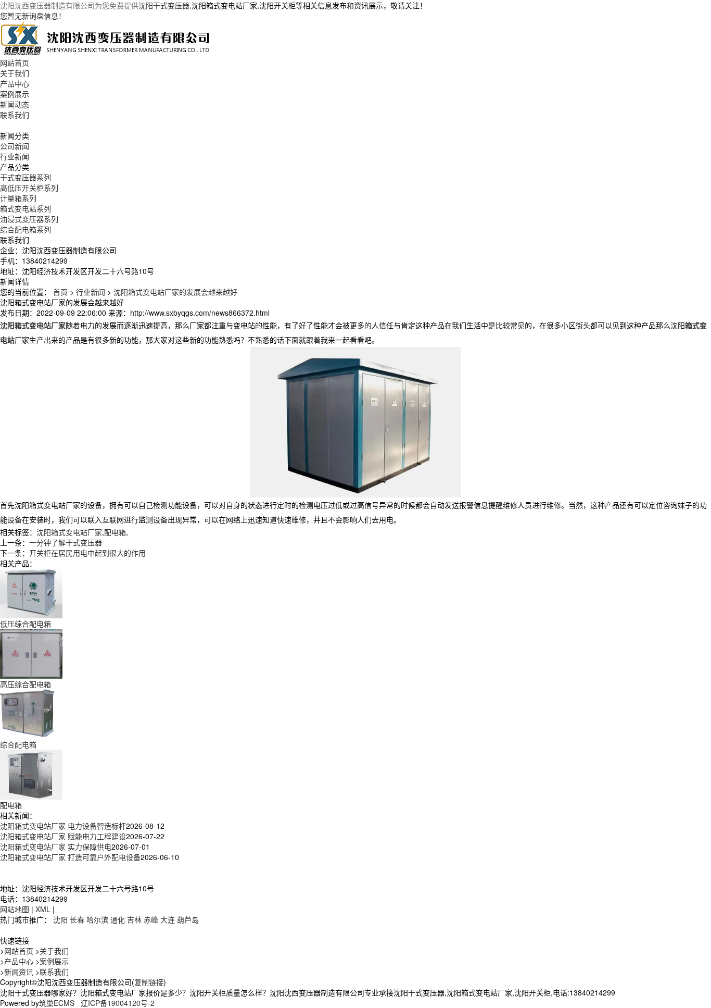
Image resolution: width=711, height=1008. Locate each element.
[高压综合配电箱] (31, 653)
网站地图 (14, 909)
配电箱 (115, 532)
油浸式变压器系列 (29, 219)
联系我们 (14, 114)
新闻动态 (14, 104)
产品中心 (14, 83)
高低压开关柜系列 (29, 187)
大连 (167, 919)
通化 (117, 919)
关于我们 (14, 73)
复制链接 (148, 982)
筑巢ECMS (56, 1003)
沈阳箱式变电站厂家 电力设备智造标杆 (63, 825)
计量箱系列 (18, 198)
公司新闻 (14, 146)
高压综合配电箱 (25, 684)
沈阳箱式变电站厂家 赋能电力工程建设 (63, 836)
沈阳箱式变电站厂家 (69, 532)
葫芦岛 (188, 919)
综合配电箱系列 (25, 229)
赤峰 (151, 919)
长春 (77, 919)
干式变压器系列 (25, 177)
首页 (60, 292)
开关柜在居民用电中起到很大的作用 (87, 552)
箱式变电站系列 (25, 208)
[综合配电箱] (31, 713)
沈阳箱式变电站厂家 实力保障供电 (55, 846)
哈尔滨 (97, 919)
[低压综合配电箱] (31, 592)
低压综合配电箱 (25, 623)
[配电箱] (31, 773)
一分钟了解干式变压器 (65, 542)
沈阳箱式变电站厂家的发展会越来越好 (175, 292)
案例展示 (14, 94)
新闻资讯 (18, 971)
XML (42, 909)
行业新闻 (14, 156)
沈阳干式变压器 (163, 5)
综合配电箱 (18, 744)
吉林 (134, 919)
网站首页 (14, 62)
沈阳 (60, 919)
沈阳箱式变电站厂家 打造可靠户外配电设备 (70, 857)
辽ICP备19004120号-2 (118, 1003)
